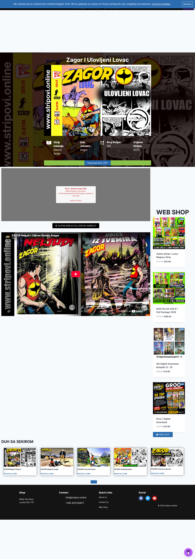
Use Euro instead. (161, 4)
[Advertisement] (97, 31)
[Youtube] (154, 498)
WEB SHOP (172, 212)
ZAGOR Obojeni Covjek (49, 469)
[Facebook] (141, 498)
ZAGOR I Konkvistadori (123, 469)
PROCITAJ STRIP (10, 474)
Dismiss (187, 4)
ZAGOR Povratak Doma (86, 469)
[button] (173, 264)
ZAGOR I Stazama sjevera (161, 469)
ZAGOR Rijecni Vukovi (12, 469)
